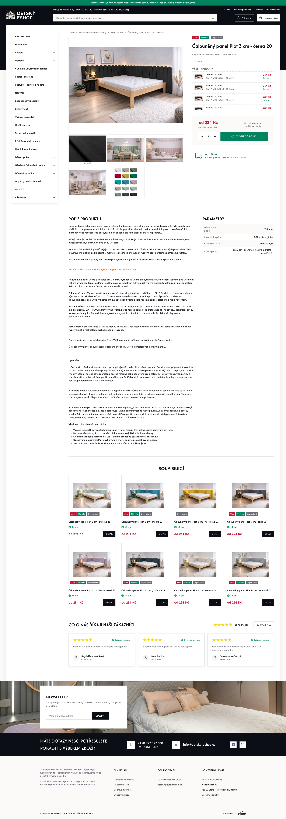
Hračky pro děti (23, 125)
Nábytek (19, 92)
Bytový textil (22, 109)
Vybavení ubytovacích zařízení (31, 68)
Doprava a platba (122, 790)
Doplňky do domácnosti (28, 181)
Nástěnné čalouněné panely (30, 165)
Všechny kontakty (210, 795)
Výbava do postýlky (26, 117)
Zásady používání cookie (170, 785)
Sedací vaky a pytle (25, 133)
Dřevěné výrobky (24, 173)
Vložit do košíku (246, 136)
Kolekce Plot (117, 32)
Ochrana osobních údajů (169, 780)
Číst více (198, 61)
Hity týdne (21, 44)
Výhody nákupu (121, 795)
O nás (227, 9)
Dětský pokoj (22, 157)
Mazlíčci (19, 189)
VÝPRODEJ (21, 197)
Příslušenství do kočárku (28, 141)
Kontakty (258, 9)
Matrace (19, 60)
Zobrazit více (264, 624)
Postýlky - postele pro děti (29, 84)
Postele (19, 52)
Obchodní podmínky (242, 9)
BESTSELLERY (22, 36)
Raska (234, 55)
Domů (71, 32)
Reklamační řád (273, 9)
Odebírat (100, 715)
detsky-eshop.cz (56, 813)
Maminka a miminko (25, 149)
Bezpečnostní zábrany (27, 100)
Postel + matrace (24, 76)
